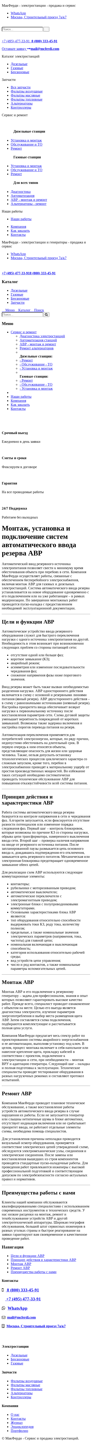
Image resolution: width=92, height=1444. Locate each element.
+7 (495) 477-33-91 (16, 41)
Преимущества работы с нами (33, 1272)
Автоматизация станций (38, 340)
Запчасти (18, 302)
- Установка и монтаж (36, 368)
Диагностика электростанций (42, 336)
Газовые (17, 68)
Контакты (18, 235)
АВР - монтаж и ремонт (29, 200)
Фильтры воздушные (27, 91)
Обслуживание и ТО (26, 144)
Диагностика (21, 192)
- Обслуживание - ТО (36, 364)
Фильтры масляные (25, 95)
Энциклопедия (22, 1427)
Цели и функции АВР (27, 1256)
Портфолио (19, 1431)
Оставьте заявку (14, 49)
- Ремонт (26, 360)
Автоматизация (22, 196)
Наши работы (21, 219)
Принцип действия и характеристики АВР (43, 1260)
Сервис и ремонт (24, 332)
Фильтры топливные (26, 99)
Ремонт (16, 148)
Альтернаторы (22, 103)
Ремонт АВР (20, 1268)
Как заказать (20, 230)
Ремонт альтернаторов (37, 348)
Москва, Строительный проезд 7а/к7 (39, 17)
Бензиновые (20, 72)
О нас (15, 1414)
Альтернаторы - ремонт (28, 204)
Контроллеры (21, 107)
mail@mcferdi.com (21, 1317)
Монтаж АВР (21, 1264)
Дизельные (19, 64)
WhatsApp (18, 13)
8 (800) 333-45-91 (22, 1290)
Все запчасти (21, 87)
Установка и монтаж (26, 140)
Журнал (17, 1423)
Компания (18, 226)
